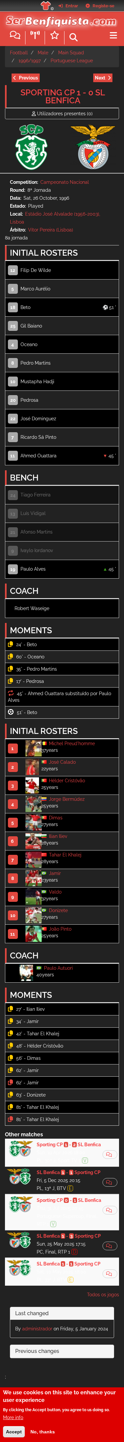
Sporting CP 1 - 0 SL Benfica (63, 96)
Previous (28, 77)
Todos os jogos (103, 1294)
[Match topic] (110, 1154)
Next (100, 77)
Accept (14, 1431)
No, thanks (42, 1431)
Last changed (32, 1313)
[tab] (62, 1313)
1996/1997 (30, 60)
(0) (65, 113)
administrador (37, 1328)
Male (43, 52)
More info (13, 1417)
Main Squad (71, 52)
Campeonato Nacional (64, 182)
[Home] (59, 19)
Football (19, 52)
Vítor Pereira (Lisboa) (50, 229)
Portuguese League (72, 60)
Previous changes (37, 1351)
